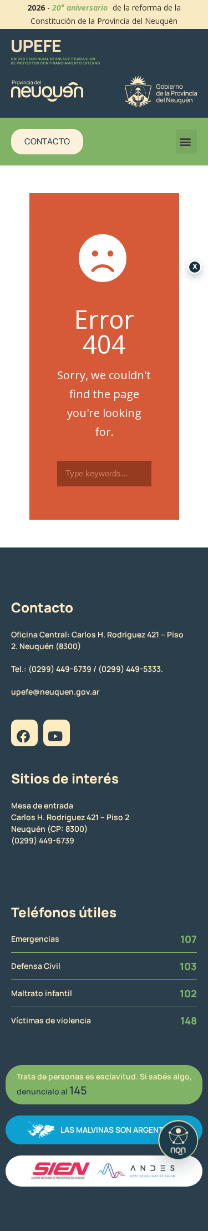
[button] (186, 141)
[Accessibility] (178, 1140)
